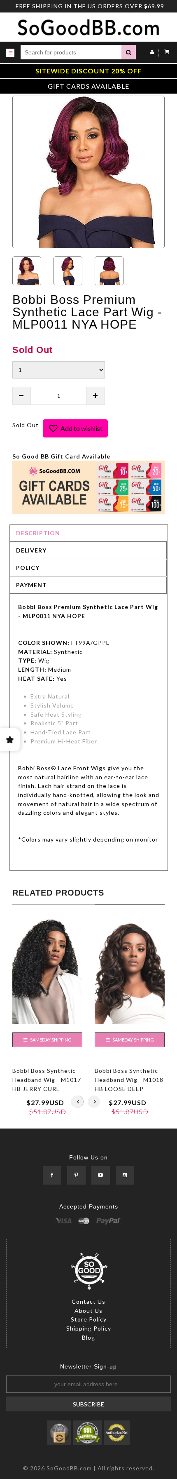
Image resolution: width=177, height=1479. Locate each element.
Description (38, 532)
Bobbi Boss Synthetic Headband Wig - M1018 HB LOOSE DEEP (129, 1079)
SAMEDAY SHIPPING (50, 1039)
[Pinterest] (76, 1175)
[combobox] (71, 52)
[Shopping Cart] (165, 52)
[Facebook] (52, 1175)
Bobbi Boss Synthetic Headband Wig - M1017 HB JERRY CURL (46, 1079)
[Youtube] (100, 1175)
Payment (31, 584)
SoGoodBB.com (69, 1468)
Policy (28, 567)
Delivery (31, 550)
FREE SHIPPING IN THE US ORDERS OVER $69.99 (90, 5)
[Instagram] (125, 1175)
